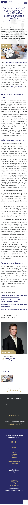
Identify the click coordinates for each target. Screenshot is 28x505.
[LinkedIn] (12, 442)
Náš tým (14, 452)
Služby (14, 450)
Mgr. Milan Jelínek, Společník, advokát (16, 62)
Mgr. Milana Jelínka (16, 86)
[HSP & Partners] (6, 2)
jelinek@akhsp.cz (9, 360)
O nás (14, 449)
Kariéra (14, 456)
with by (14, 499)
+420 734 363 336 (9, 358)
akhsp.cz (11, 20)
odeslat (14, 415)
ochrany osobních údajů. (14, 424)
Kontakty (14, 457)
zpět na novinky (14, 390)
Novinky (16, 20)
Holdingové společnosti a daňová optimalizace (14, 309)
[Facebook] (16, 442)
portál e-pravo (20, 88)
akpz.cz (14, 474)
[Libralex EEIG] (14, 483)
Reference (14, 454)
